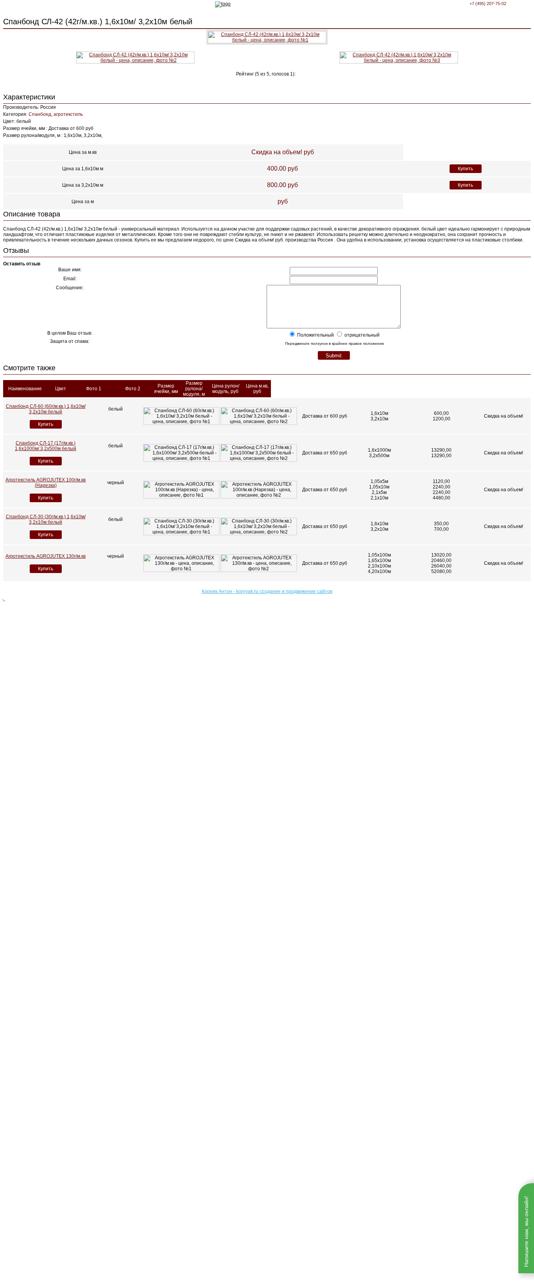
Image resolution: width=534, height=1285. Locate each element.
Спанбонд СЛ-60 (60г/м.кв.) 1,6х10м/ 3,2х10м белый (46, 409)
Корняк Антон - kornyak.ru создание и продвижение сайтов (267, 591)
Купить (465, 168)
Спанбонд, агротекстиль (56, 114)
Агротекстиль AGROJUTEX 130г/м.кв (45, 556)
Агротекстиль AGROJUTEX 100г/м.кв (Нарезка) (45, 482)
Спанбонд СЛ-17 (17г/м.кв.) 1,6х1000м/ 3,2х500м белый (45, 445)
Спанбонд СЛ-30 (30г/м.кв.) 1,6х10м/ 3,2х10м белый (46, 519)
